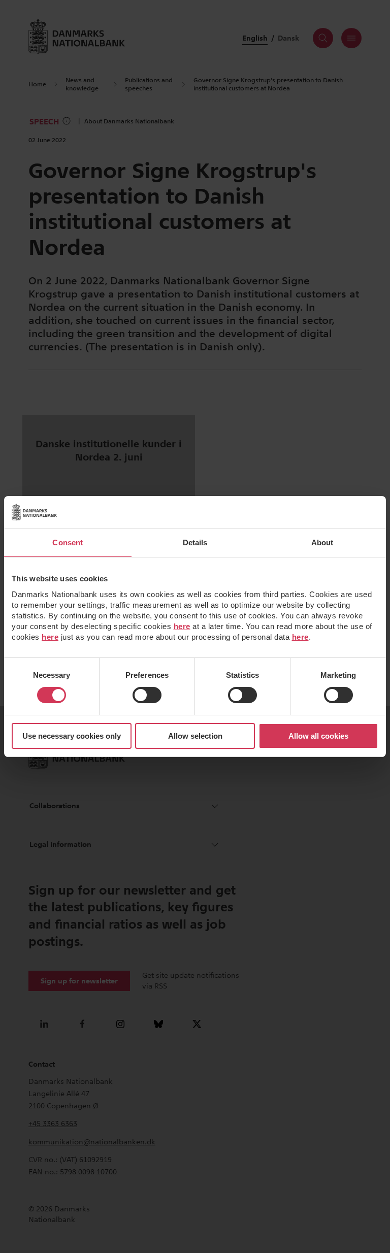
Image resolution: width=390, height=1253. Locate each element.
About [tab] (322, 542)
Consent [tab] (67, 542)
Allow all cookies (318, 736)
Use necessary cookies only (71, 736)
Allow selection (195, 736)
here (182, 626)
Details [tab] (195, 542)
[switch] (147, 695)
